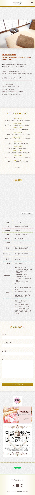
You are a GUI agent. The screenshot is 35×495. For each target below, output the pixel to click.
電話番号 (5, 351)
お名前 (4, 335)
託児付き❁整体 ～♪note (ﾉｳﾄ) (17, 3)
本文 (3, 359)
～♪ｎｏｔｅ (17, 479)
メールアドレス (7, 343)
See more (17, 167)
